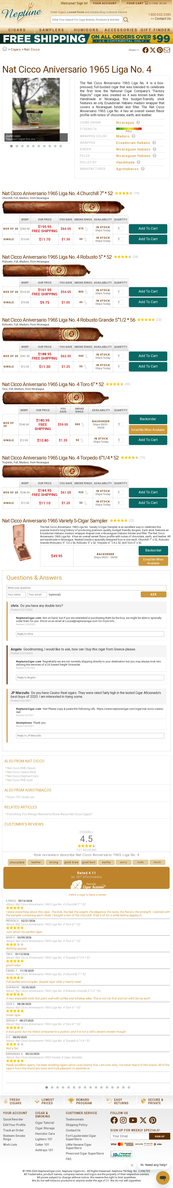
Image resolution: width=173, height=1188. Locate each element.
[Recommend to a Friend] (167, 50)
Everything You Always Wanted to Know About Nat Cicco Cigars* (49, 814)
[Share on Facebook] (146, 50)
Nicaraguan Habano (133, 149)
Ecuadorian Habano (133, 143)
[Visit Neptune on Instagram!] (123, 1122)
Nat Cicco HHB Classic (21, 768)
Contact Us (162, 19)
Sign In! (82, 3)
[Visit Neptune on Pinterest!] (153, 1122)
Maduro (123, 136)
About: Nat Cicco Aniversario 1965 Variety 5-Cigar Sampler (44, 1057)
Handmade (125, 162)
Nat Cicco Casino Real (21, 772)
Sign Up (160, 1136)
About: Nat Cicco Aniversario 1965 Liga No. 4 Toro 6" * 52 (43, 924)
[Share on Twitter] (153, 50)
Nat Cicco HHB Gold (19, 780)
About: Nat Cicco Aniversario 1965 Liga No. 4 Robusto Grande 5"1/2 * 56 (53, 990)
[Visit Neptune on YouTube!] (133, 1122)
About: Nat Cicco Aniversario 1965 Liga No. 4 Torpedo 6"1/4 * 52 (48, 957)
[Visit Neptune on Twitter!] (143, 1122)
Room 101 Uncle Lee (20, 797)
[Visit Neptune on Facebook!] (114, 1122)
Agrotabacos (127, 169)
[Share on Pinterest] (160, 50)
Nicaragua (125, 123)
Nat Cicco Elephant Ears (23, 776)
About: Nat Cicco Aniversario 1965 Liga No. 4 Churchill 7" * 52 (46, 904)
